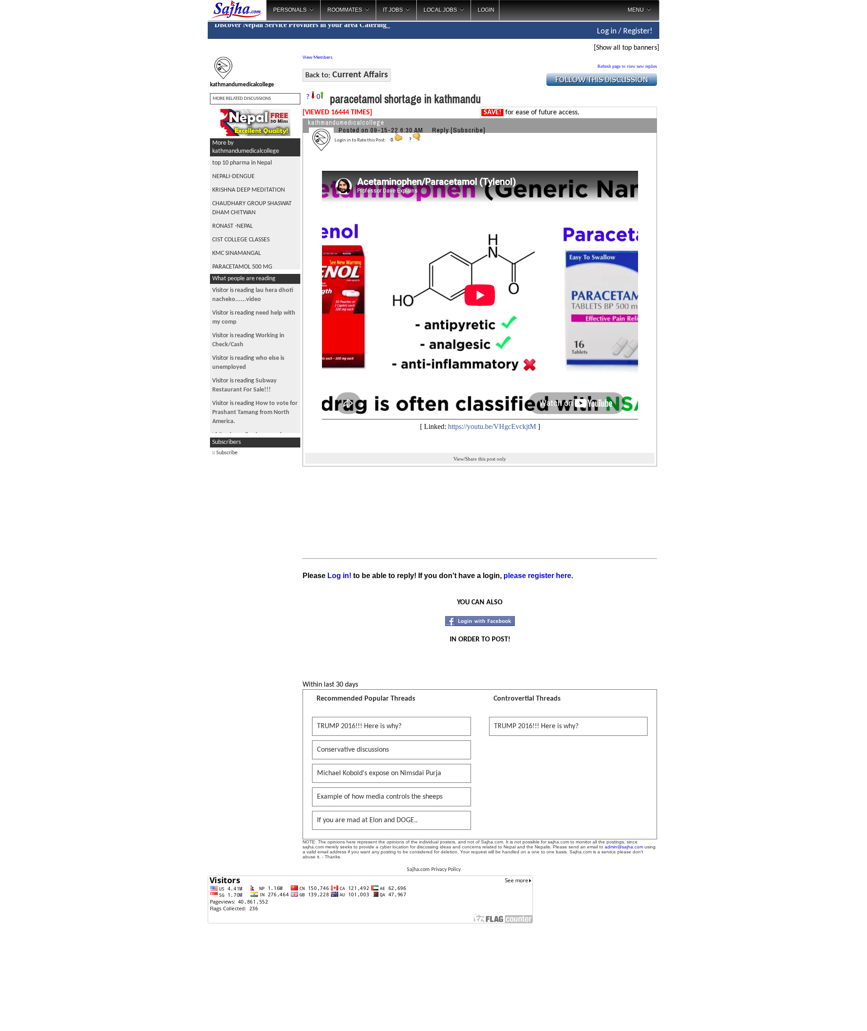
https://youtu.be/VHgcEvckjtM (492, 426)
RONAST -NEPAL (232, 226)
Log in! (339, 575)
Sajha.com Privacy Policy (434, 869)
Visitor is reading (255, 412)
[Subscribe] (468, 130)
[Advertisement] (697, 144)
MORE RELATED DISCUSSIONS (242, 98)
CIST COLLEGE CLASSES (241, 239)
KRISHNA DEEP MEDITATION (248, 190)
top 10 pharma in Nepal (242, 163)
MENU (636, 10)
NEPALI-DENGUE (233, 176)
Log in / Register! (625, 31)
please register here (537, 575)
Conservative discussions (353, 749)
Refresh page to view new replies (627, 66)
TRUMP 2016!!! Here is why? (359, 726)
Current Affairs (360, 75)
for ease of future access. (531, 112)
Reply (440, 130)
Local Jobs (440, 10)
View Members (317, 57)
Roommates (344, 10)
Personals (290, 10)
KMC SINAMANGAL (236, 253)
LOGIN (486, 10)
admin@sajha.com (624, 846)
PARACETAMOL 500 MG (242, 267)
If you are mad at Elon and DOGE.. (367, 820)
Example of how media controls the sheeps (380, 796)
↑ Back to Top (824, 1013)
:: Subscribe (225, 453)
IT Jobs (393, 10)
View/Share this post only (479, 458)
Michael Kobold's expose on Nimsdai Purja (379, 773)
